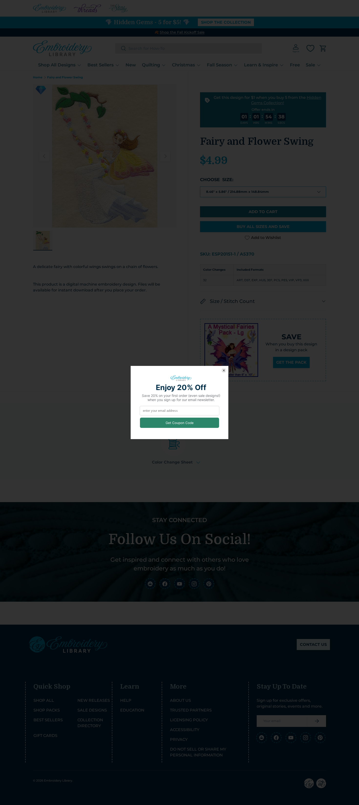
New (131, 65)
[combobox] (188, 48)
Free (295, 65)
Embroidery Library (58, 780)
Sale (310, 65)
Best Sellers (100, 65)
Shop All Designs (56, 65)
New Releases (93, 700)
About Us (180, 700)
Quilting (151, 65)
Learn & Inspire (261, 65)
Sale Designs (92, 710)
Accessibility (184, 729)
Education (132, 710)
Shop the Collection (226, 22)
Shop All (43, 700)
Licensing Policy (189, 720)
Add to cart (263, 211)
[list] (104, 156)
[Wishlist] (310, 48)
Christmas (183, 65)
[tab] (176, 448)
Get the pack (291, 362)
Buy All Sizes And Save (263, 226)
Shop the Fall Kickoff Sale (182, 32)
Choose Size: (216, 179)
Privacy (179, 739)
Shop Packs (46, 710)
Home (37, 77)
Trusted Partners (191, 710)
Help (125, 700)
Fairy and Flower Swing (65, 77)
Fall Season (219, 65)
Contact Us (313, 644)
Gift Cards (45, 735)
